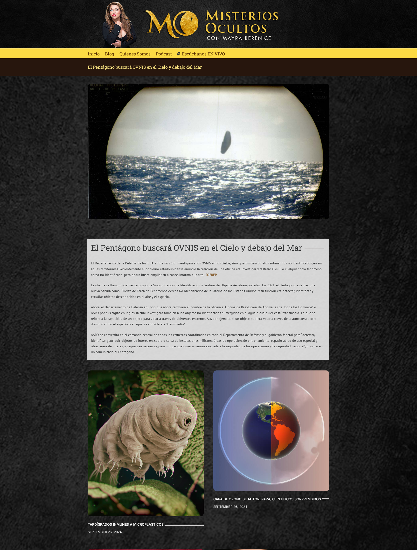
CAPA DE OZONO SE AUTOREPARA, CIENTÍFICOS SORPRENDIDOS (267, 499)
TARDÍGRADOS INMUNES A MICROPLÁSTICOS (126, 524)
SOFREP (210, 275)
